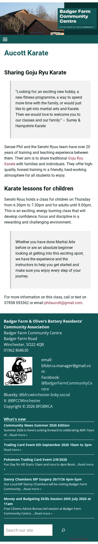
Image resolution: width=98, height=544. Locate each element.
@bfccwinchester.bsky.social (44, 394)
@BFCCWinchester (24, 400)
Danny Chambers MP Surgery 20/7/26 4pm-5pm (43, 479)
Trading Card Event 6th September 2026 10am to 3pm (48, 444)
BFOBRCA (44, 406)
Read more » (18, 435)
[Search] (63, 530)
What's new (15, 419)
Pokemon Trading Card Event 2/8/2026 (35, 459)
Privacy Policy (78, 538)
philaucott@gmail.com (63, 303)
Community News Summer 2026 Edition (36, 425)
